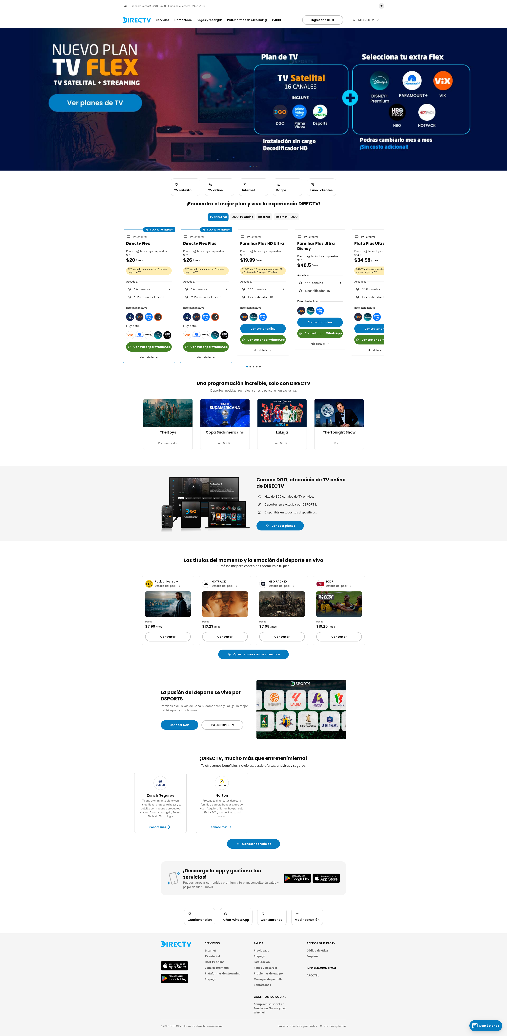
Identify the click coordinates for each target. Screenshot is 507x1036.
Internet (264, 217)
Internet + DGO (286, 217)
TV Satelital (218, 217)
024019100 (198, 6)
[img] (377, 20)
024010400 (159, 6)
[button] (120, 296)
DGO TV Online (242, 217)
